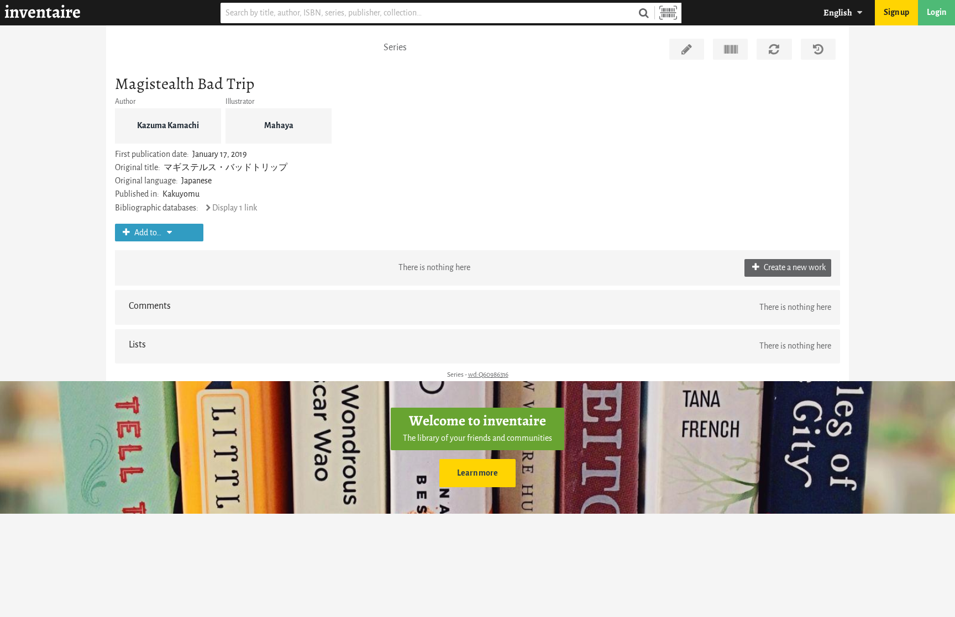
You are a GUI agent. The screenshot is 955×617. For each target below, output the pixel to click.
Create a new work (794, 267)
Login (936, 12)
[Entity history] (818, 49)
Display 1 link (234, 208)
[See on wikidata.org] (730, 49)
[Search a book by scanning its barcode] (668, 13)
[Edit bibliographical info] (686, 49)
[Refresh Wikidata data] (774, 49)
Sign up (896, 12)
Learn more (477, 473)
